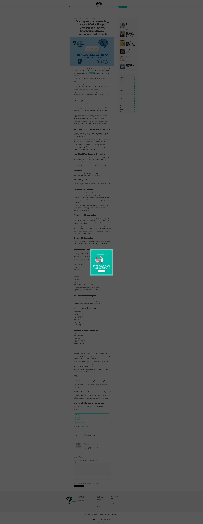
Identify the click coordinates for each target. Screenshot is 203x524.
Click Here (101, 271)
